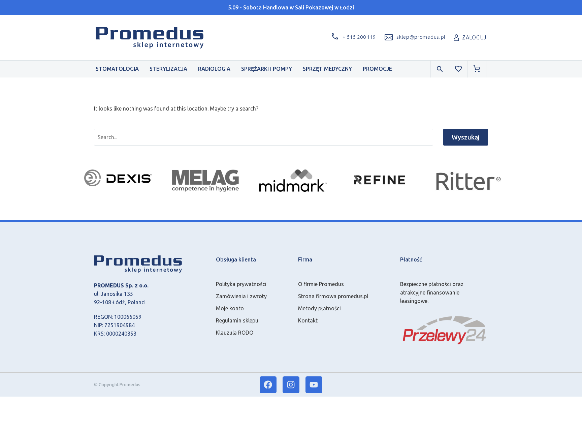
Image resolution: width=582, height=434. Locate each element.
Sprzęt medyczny (327, 69)
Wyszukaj (466, 137)
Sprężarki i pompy (266, 69)
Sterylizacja (168, 69)
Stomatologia (117, 69)
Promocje (377, 69)
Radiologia (214, 69)
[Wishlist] (458, 69)
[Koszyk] (477, 69)
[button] (352, 37)
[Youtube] (313, 384)
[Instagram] (291, 384)
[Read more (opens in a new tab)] (414, 37)
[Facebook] (268, 384)
